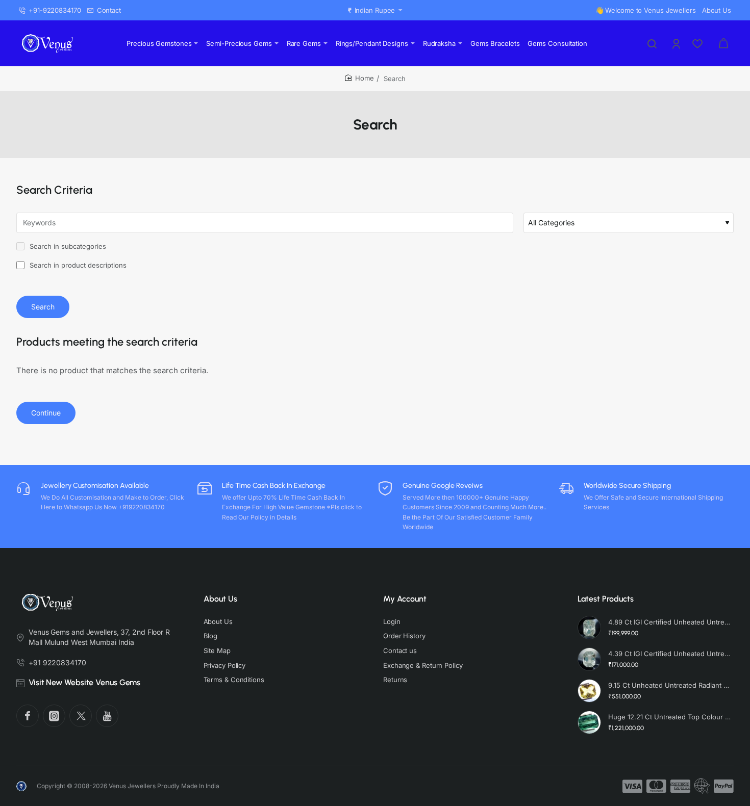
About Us (220, 599)
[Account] (677, 43)
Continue (46, 412)
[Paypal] (724, 786)
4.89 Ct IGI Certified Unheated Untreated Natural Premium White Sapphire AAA (669, 622)
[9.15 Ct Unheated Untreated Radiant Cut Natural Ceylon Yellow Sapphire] (589, 691)
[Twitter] (80, 716)
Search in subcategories (67, 246)
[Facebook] (27, 716)
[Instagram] (54, 716)
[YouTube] (107, 716)
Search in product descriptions (77, 265)
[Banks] (702, 786)
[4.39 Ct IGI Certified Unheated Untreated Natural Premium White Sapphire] (589, 659)
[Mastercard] (656, 786)
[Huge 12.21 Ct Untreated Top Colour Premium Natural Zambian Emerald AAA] (589, 722)
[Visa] (632, 786)
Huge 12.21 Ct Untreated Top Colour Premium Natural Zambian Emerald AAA (669, 717)
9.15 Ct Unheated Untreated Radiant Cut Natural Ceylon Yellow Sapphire (669, 685)
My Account (405, 599)
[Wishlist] (698, 43)
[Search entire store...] (652, 43)
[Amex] (680, 786)
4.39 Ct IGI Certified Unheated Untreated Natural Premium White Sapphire (669, 653)
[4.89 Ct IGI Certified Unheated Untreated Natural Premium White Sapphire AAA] (589, 627)
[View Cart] (723, 43)
